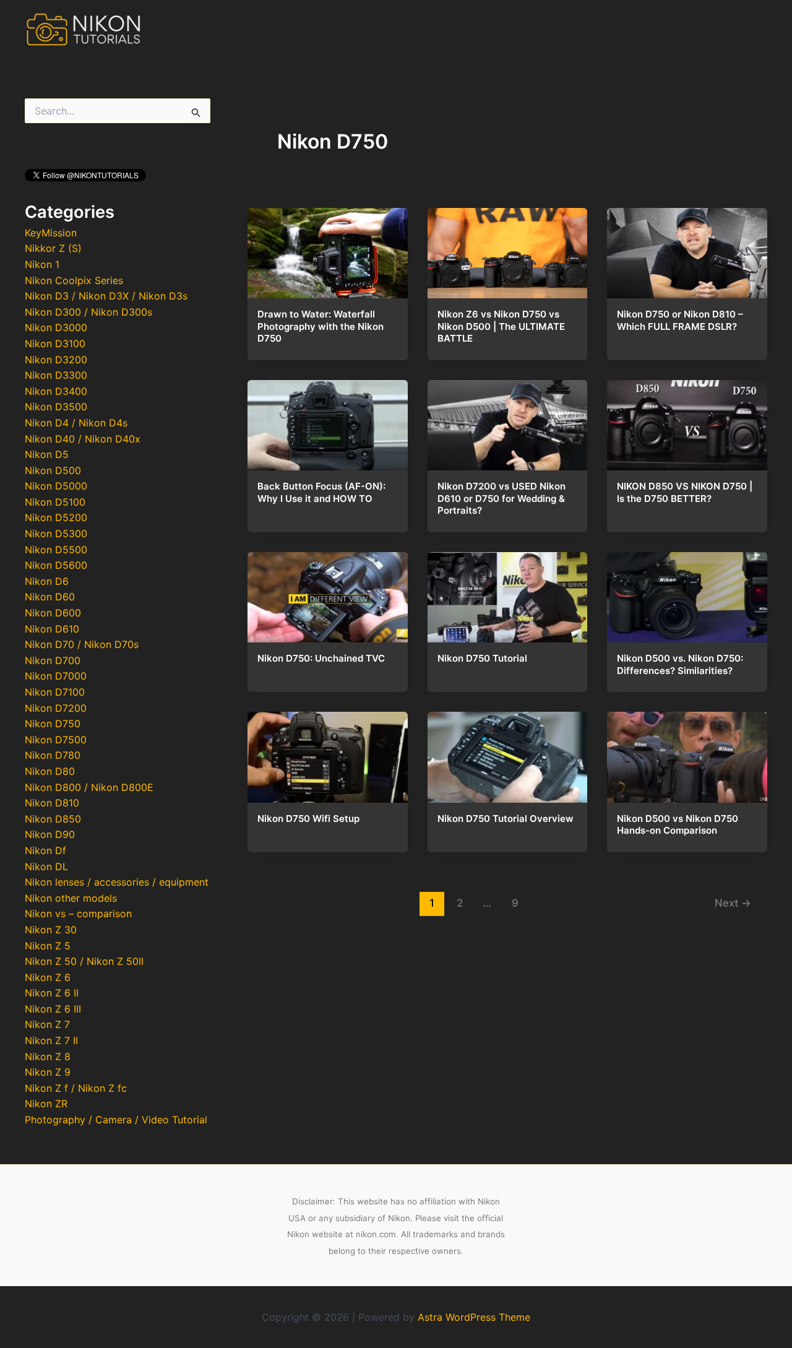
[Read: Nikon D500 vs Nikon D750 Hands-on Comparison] (687, 754)
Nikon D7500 (56, 739)
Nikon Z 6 (48, 977)
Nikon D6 (47, 581)
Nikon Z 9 (48, 1072)
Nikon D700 (52, 660)
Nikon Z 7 (47, 1024)
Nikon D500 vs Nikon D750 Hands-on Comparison (677, 825)
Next (733, 902)
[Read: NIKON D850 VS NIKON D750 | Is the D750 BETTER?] (687, 421)
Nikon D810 (52, 803)
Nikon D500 (53, 470)
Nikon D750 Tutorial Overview (505, 818)
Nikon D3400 (56, 391)
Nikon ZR (46, 1103)
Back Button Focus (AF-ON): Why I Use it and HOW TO (321, 492)
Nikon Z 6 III (53, 1009)
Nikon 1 (42, 264)
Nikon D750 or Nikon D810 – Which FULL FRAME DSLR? (680, 320)
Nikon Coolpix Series (74, 280)
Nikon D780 (52, 755)
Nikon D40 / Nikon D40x (82, 439)
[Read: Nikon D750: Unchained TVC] (328, 593)
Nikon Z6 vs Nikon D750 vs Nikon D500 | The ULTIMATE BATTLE (501, 326)
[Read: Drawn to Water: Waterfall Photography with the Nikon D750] (328, 249)
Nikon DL (46, 866)
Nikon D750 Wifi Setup (308, 818)
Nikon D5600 (56, 565)
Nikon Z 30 (51, 929)
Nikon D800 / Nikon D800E (89, 787)
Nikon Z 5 (48, 946)
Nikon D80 (50, 771)
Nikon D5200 (56, 517)
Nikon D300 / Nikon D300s (88, 312)
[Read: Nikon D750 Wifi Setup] (328, 754)
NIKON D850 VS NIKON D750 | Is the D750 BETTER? (684, 492)
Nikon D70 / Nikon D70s (82, 644)
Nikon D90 (50, 834)
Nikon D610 (52, 629)
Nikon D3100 (55, 343)
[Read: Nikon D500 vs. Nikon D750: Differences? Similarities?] (687, 593)
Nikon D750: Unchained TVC (321, 658)
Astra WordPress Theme (474, 1317)
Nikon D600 (53, 613)
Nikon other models (71, 898)
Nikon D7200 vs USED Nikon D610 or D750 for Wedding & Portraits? (501, 498)
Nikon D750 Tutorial (482, 658)
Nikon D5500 (56, 549)
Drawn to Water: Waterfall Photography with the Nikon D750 (320, 326)
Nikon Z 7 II (51, 1040)
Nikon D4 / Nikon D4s (76, 423)
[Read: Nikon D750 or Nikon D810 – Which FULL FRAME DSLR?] (687, 249)
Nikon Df (45, 850)
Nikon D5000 (56, 486)
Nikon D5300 (56, 533)
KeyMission (51, 233)
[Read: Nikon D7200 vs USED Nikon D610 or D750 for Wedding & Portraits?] (508, 421)
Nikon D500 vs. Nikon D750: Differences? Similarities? (680, 664)
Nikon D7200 (56, 708)
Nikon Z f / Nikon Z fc (76, 1088)
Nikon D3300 (56, 375)
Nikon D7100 (55, 692)
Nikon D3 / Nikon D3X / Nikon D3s (106, 296)
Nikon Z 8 (48, 1056)
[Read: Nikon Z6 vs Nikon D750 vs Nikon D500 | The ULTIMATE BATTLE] (508, 249)
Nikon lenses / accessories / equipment (117, 882)
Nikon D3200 (56, 359)
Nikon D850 (53, 819)
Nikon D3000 (56, 327)
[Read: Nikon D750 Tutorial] (508, 593)
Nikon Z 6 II (52, 993)
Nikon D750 (52, 723)
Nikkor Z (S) (53, 248)
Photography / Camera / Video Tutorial (116, 1119)
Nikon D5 (47, 454)
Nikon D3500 (56, 406)
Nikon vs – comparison (78, 913)
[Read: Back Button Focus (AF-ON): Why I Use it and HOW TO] (328, 421)
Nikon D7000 (56, 676)
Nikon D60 (50, 596)
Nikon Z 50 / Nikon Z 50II (84, 961)
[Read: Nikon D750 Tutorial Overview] (508, 754)
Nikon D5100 (55, 502)
